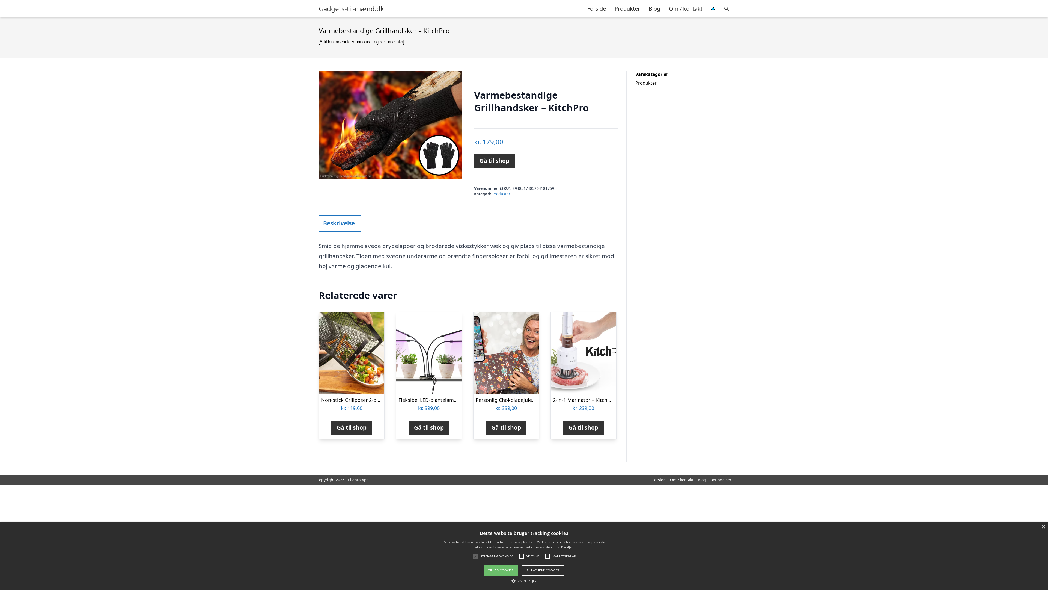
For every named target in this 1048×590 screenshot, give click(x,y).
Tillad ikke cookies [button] (543, 570)
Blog (654, 8)
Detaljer (567, 547)
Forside (596, 8)
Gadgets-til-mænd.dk (351, 8)
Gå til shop (494, 160)
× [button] (1043, 527)
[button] (524, 581)
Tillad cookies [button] (500, 570)
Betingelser (720, 479)
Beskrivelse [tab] (339, 223)
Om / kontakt (685, 8)
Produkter (627, 8)
